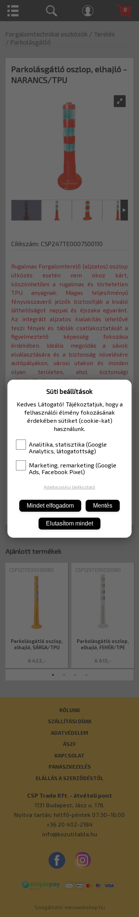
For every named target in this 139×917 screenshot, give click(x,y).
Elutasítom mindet (69, 523)
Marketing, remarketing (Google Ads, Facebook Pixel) (72, 468)
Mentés (102, 505)
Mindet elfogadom (50, 505)
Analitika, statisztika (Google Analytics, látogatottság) (68, 447)
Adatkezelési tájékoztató (69, 486)
